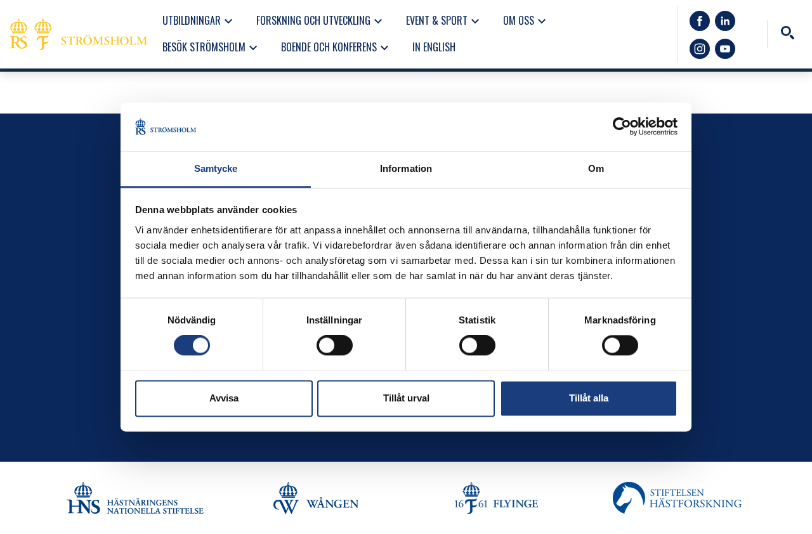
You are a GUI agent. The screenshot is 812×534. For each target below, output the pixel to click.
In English (433, 47)
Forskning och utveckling (321, 21)
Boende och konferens (336, 47)
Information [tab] (406, 168)
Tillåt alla (588, 398)
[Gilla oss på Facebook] (700, 21)
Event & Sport (444, 21)
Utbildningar (199, 21)
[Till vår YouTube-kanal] (725, 49)
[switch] (335, 345)
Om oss (526, 21)
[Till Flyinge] (496, 498)
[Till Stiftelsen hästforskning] (135, 498)
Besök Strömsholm (211, 47)
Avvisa (224, 398)
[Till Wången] (315, 498)
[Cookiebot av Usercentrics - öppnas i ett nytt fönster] (622, 126)
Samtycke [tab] (216, 168)
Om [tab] (596, 168)
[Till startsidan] (78, 34)
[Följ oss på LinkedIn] (725, 21)
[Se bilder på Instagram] (700, 49)
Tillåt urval (406, 398)
